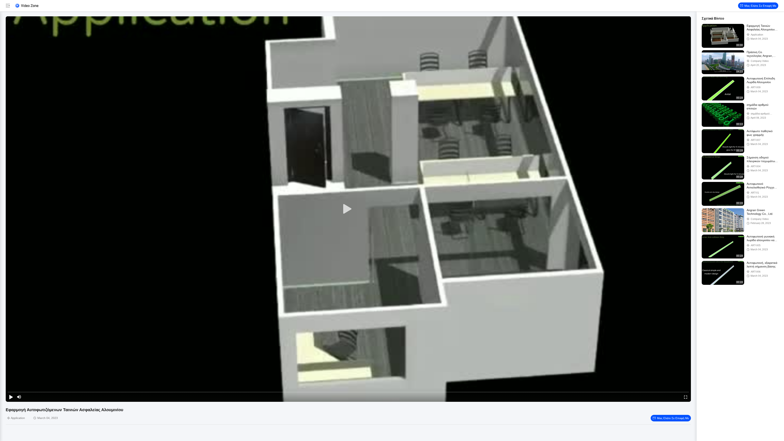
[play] (348, 209)
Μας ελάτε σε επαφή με (760, 5)
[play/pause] (11, 397)
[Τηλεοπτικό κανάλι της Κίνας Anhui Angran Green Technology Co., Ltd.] (26, 5)
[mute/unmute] (19, 397)
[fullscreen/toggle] (686, 397)
